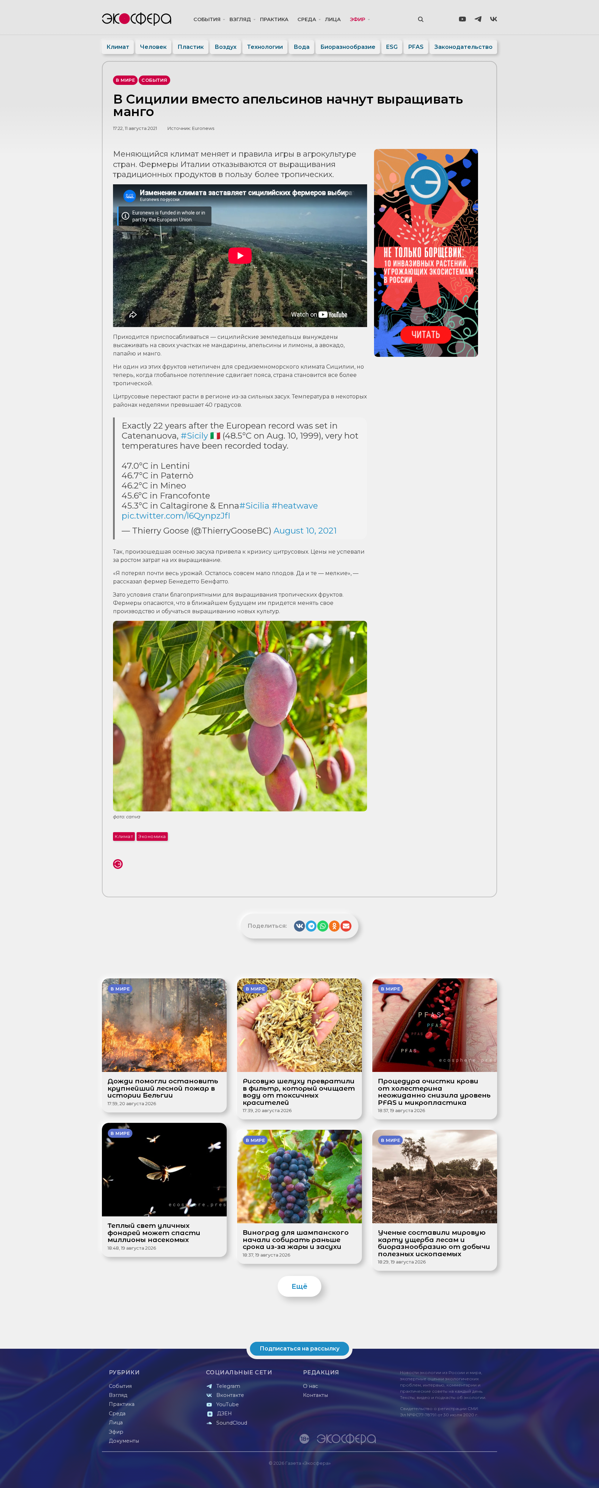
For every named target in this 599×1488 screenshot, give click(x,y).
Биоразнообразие (347, 47)
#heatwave (294, 506)
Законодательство (463, 47)
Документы (124, 1441)
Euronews (203, 128)
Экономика (152, 836)
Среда (306, 19)
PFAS (416, 47)
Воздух (225, 47)
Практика (274, 19)
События (206, 19)
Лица (333, 19)
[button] (299, 926)
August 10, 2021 (305, 531)
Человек (153, 47)
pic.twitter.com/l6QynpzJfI (176, 516)
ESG (392, 47)
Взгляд (240, 19)
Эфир (357, 19)
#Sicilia (254, 506)
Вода (302, 47)
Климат (117, 47)
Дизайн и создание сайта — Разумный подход (454, 1476)
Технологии (265, 47)
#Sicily (194, 436)
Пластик (190, 47)
